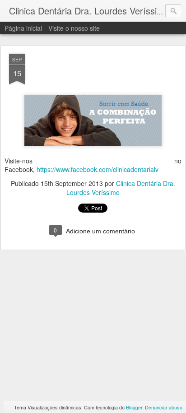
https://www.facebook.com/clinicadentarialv (97, 169)
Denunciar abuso (163, 407)
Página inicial (23, 27)
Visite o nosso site (74, 27)
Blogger (134, 407)
